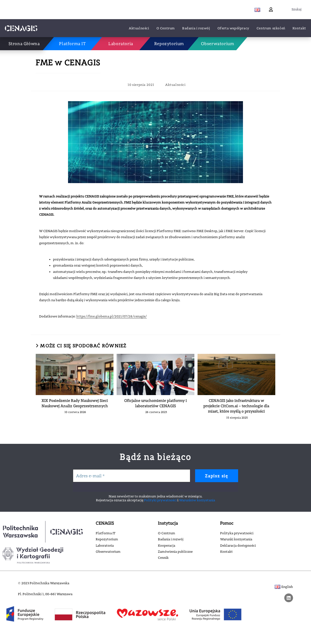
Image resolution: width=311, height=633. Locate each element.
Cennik (163, 558)
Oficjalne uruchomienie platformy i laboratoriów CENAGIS (155, 403)
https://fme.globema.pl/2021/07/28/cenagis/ (111, 316)
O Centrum (166, 533)
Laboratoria (105, 545)
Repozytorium (107, 539)
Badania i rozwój (170, 539)
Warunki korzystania (236, 539)
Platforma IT (105, 533)
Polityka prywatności (236, 533)
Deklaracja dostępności (238, 545)
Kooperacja (166, 545)
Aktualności (175, 85)
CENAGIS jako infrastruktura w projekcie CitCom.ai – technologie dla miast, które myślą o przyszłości (236, 406)
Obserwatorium (108, 551)
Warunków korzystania (197, 500)
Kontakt (226, 551)
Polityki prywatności (160, 500)
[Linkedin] (288, 597)
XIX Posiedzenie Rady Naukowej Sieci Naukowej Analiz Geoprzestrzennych (75, 403)
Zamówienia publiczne (175, 551)
